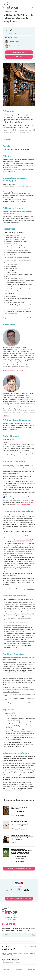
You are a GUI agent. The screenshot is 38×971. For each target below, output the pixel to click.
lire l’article (30, 589)
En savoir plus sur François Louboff (13, 370)
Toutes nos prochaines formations (19, 868)
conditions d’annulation (9, 689)
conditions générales (28, 689)
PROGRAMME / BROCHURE (19, 52)
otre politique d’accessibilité (22, 504)
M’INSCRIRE (19, 57)
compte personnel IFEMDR (24, 540)
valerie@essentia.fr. (28, 502)
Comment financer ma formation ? (19, 898)
